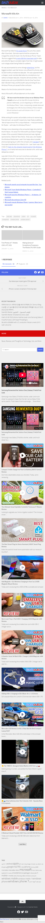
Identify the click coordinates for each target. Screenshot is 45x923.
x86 (37, 882)
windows (28, 876)
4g (2, 864)
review (10, 873)
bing (25, 864)
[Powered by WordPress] (15, 907)
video (23, 876)
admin (5, 18)
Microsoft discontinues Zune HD (15, 200)
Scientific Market (7, 312)
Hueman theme (32, 907)
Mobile (4, 8)
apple (16, 863)
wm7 (31, 882)
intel (22, 867)
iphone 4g (33, 867)
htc (19, 866)
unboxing (19, 876)
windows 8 (33, 876)
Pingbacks (23, 264)
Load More (22, 844)
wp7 (34, 882)
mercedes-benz (13, 870)
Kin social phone (21, 51)
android (9, 864)
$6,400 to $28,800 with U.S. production (14, 322)
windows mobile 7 (25, 879)
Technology (12, 8)
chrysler (33, 864)
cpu (36, 864)
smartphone (5, 219)
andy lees (9, 216)
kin (28, 216)
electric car (40, 864)
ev (2, 867)
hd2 (15, 867)
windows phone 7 (25, 219)
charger (29, 864)
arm (20, 864)
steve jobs (33, 873)
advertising (30, 68)
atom (23, 864)
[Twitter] (39, 272)
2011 (4, 864)
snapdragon (26, 873)
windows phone (15, 219)
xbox (39, 882)
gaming (5, 867)
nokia (37, 870)
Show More (36, 401)
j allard (23, 216)
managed (36, 142)
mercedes (5, 870)
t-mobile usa (12, 876)
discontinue (17, 216)
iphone (27, 867)
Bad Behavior (4, 919)
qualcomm (5, 873)
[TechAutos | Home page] (12, 2)
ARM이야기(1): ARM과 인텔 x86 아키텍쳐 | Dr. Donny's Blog (21, 305)
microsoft (33, 216)
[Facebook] (35, 272)
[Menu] (42, 2)
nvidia (40, 870)
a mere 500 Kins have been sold (26, 58)
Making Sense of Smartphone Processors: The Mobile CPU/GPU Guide (31, 245)
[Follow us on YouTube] (42, 272)
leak (37, 867)
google (10, 867)
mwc (33, 870)
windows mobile (10, 878)
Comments (9, 264)
